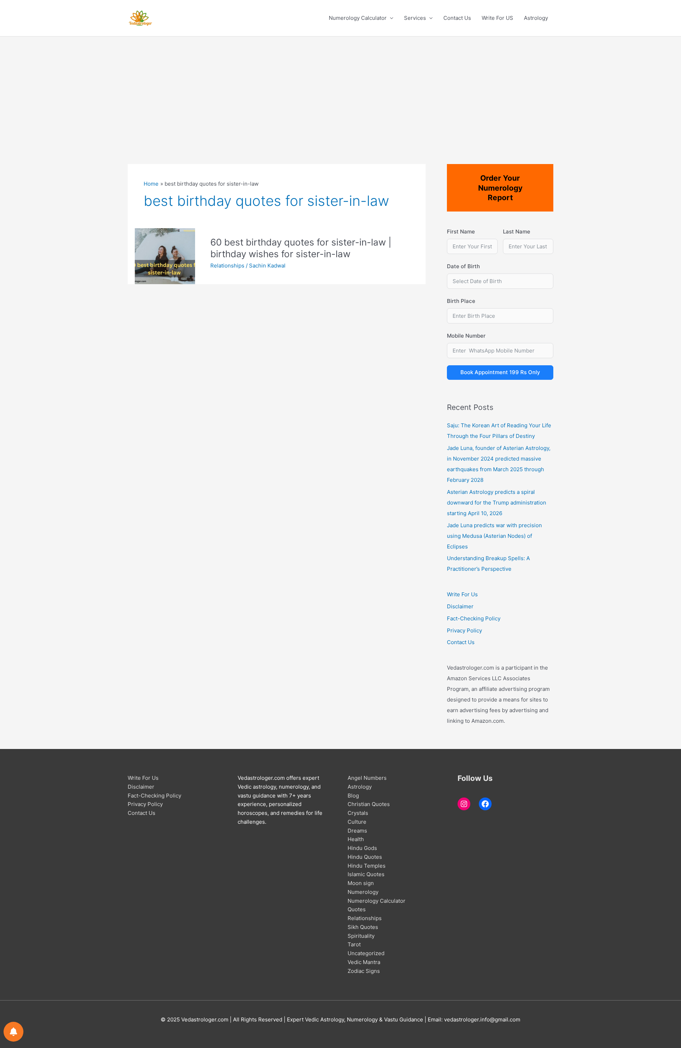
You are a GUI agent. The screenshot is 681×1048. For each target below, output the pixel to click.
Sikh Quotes (363, 927)
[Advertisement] (340, 89)
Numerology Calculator (358, 18)
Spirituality (361, 936)
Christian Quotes (369, 804)
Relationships (227, 265)
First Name (461, 231)
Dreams (357, 830)
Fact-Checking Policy (473, 618)
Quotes (357, 909)
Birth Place (461, 301)
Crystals (358, 813)
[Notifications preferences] (13, 1032)
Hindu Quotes (365, 856)
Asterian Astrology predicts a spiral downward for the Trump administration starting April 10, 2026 (496, 503)
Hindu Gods (362, 848)
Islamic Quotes (366, 874)
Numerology (363, 892)
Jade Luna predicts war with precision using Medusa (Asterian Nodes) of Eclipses (494, 536)
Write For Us (462, 594)
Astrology (536, 18)
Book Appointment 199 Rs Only (500, 372)
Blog (353, 795)
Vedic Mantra (364, 962)
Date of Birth (463, 266)
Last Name (516, 231)
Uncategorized (366, 953)
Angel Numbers (367, 777)
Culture (357, 821)
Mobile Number (466, 335)
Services (415, 18)
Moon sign (361, 883)
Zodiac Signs (364, 971)
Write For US (497, 18)
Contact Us (457, 18)
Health (356, 839)
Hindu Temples (367, 865)
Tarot (354, 944)
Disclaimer (460, 606)
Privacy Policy (464, 630)
